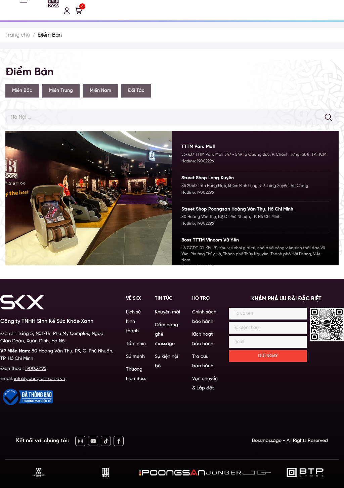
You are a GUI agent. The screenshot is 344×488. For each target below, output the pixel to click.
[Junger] (238, 473)
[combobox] (172, 117)
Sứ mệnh (135, 356)
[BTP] (305, 472)
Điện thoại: (23, 368)
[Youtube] (93, 441)
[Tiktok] (106, 441)
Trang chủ (17, 35)
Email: (32, 378)
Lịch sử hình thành (133, 322)
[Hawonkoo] (38, 472)
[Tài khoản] (66, 10)
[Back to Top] (331, 450)
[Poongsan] (172, 472)
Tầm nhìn (136, 343)
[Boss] (105, 472)
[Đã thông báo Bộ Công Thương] (27, 397)
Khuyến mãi (167, 312)
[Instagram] (80, 441)
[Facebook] (119, 441)
